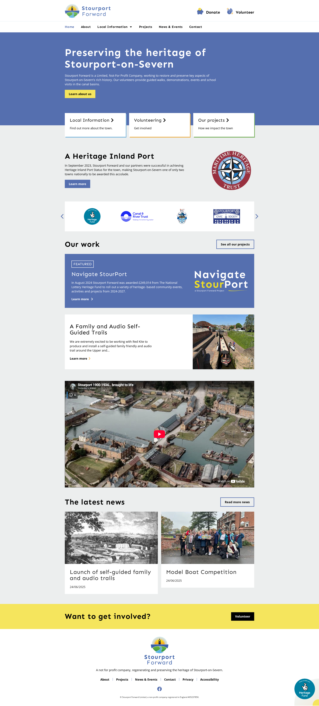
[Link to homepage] (87, 10)
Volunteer (245, 12)
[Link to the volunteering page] (230, 12)
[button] (257, 216)
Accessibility (209, 679)
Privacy (188, 679)
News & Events (171, 27)
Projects (145, 27)
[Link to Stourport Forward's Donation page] (200, 12)
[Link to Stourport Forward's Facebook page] (159, 689)
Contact (195, 27)
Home (69, 27)
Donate (213, 12)
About (86, 27)
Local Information (112, 27)
